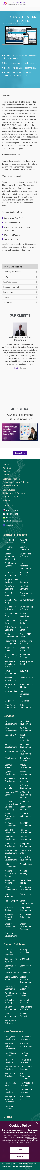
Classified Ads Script (11, 601)
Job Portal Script (24, 628)
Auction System (23, 994)
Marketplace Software (10, 608)
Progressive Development (25, 908)
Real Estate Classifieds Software (10, 664)
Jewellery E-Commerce (10, 987)
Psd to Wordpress (10, 895)
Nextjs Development (11, 745)
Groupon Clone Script (11, 614)
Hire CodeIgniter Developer (25, 1076)
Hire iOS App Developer (10, 1054)
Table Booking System (11, 960)
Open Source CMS (25, 851)
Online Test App (12, 972)
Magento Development (25, 838)
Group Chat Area (10, 594)
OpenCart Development (11, 838)
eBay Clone (25, 671)
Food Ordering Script (11, 655)
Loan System (25, 966)
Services (9, 716)
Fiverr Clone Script (25, 541)
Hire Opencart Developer (26, 1091)
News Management (10, 672)
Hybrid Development (11, 865)
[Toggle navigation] (35, 3)
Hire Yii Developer (9, 1091)
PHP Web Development (11, 824)
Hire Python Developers (10, 1038)
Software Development (25, 786)
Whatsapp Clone (9, 649)
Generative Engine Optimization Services (25, 805)
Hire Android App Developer (26, 1044)
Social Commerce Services (10, 816)
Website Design (27, 864)
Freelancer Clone (9, 548)
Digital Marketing (9, 786)
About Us (7, 468)
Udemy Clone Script (11, 621)
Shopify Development (11, 925)
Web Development (11, 729)
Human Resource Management (25, 565)
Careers (6, 474)
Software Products (11, 479)
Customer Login (10, 496)
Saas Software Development (26, 888)
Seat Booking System (10, 564)
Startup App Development (11, 934)
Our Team (7, 471)
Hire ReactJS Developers (25, 1038)
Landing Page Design (25, 881)
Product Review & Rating (27, 685)
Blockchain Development (25, 745)
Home (3, 24)
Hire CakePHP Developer (26, 1061)
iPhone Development (11, 858)
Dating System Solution (11, 978)
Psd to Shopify (11, 901)
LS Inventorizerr (27, 600)
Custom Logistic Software (9, 952)
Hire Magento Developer (26, 1067)
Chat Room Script (24, 649)
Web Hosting (10, 758)
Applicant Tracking (24, 573)
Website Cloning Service (12, 888)
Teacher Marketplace (10, 678)
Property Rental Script (26, 662)
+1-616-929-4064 (12, 510)
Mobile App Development (25, 722)
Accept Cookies (19, 1150)
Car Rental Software (24, 1001)
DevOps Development (25, 752)
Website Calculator (24, 1014)
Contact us (8, 505)
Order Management (25, 706)
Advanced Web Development (11, 851)
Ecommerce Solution (10, 967)
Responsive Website (10, 881)
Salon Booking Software (11, 587)
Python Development (11, 773)
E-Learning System (24, 987)
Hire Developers (10, 485)
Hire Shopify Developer (10, 1107)
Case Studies (12, 24)
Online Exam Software (10, 628)
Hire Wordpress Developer (12, 1067)
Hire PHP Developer (9, 1061)
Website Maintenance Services (10, 873)
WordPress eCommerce (10, 706)
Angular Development (25, 766)
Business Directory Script (11, 635)
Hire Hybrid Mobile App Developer (10, 1099)
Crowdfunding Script (26, 594)
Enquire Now (20, 453)
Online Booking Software (26, 608)
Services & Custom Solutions (16, 482)
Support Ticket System (11, 580)
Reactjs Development (25, 773)
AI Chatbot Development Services (25, 795)
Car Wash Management (10, 573)
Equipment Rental (24, 621)
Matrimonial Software (25, 580)
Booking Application (24, 950)
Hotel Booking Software (26, 1008)
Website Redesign (24, 872)
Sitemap (6, 500)
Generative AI (11, 735)
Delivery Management (10, 1008)
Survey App (25, 972)
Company (7, 464)
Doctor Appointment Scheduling (10, 556)
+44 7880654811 (12, 514)
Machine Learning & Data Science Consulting (11, 805)
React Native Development (11, 779)
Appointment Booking (25, 655)
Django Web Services (25, 759)
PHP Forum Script (10, 685)
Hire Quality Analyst (25, 1097)
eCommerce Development (11, 844)
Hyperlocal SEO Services (11, 793)
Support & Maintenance (25, 814)
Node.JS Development (25, 831)
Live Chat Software (24, 587)
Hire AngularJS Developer (26, 1084)
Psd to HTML (25, 894)
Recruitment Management (10, 642)
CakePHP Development (25, 824)
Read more (20, 434)
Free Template (11, 691)
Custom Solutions (14, 944)
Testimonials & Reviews (14, 493)
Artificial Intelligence (25, 779)
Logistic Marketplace (25, 548)
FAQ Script (24, 701)
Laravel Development (11, 722)
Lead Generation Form (24, 694)
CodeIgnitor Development (11, 831)
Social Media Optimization (25, 915)
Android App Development (25, 858)
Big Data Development (25, 729)
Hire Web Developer (24, 1054)
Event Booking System (11, 994)
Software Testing (9, 908)
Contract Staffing (8, 766)
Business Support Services (9, 917)
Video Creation (11, 751)
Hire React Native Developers (10, 1046)
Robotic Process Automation (25, 737)
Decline (19, 1156)
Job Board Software (9, 541)
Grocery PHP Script (25, 635)
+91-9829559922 (12, 518)
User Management (10, 1014)
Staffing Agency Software (27, 555)
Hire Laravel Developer (10, 1074)
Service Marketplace (25, 614)
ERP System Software (10, 1021)
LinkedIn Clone (26, 677)
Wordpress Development (25, 844)
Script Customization (26, 902)
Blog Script (9, 701)
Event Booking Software (26, 642)
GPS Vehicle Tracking (10, 1001)
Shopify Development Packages (25, 926)
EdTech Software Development (25, 979)
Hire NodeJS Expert (10, 1084)
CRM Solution (26, 959)
